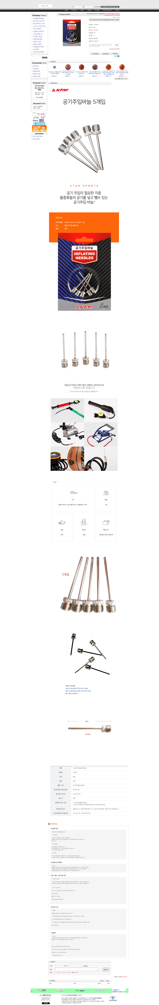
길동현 (102, 1001)
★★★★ (69, 972)
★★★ (63, 972)
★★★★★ (75, 972)
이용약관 (64, 995)
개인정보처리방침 (71, 995)
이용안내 (79, 995)
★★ (59, 972)
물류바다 (70, 1002)
